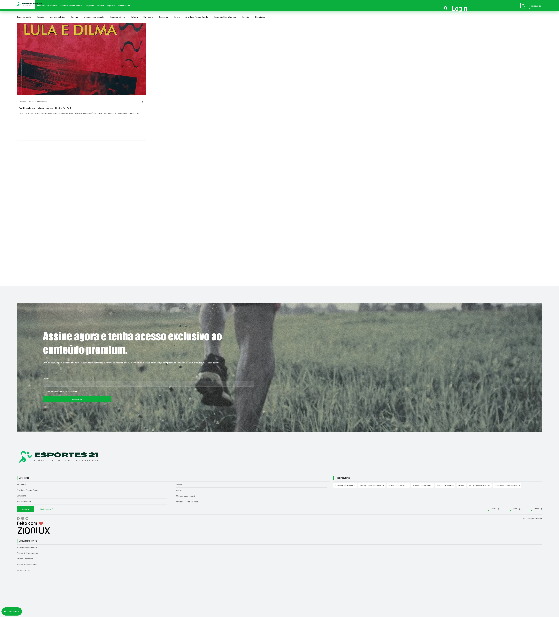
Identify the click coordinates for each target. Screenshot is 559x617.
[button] (247, 4)
